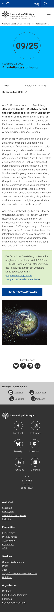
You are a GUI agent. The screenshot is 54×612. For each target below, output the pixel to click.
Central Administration (14, 602)
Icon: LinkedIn (35, 462)
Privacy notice (9, 536)
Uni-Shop (7, 577)
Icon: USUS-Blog (27, 480)
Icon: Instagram (35, 425)
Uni (3, 4)
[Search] (45, 4)
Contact (40, 398)
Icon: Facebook (18, 425)
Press (5, 565)
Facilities (7, 598)
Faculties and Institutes (14, 594)
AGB (4, 548)
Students (7, 507)
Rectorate (7, 590)
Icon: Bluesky (18, 443)
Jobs (5, 569)
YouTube (19, 398)
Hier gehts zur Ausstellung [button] (22, 291)
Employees (8, 511)
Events (27, 24)
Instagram (40, 392)
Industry (6, 519)
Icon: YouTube (19, 462)
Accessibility (8, 540)
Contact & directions (13, 562)
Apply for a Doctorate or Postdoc (19, 573)
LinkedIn (18, 392)
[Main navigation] (48, 14)
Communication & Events (12, 24)
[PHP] (23, 366)
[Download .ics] (26, 91)
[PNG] (24, 322)
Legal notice (8, 532)
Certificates (8, 544)
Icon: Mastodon (34, 443)
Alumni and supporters (14, 515)
